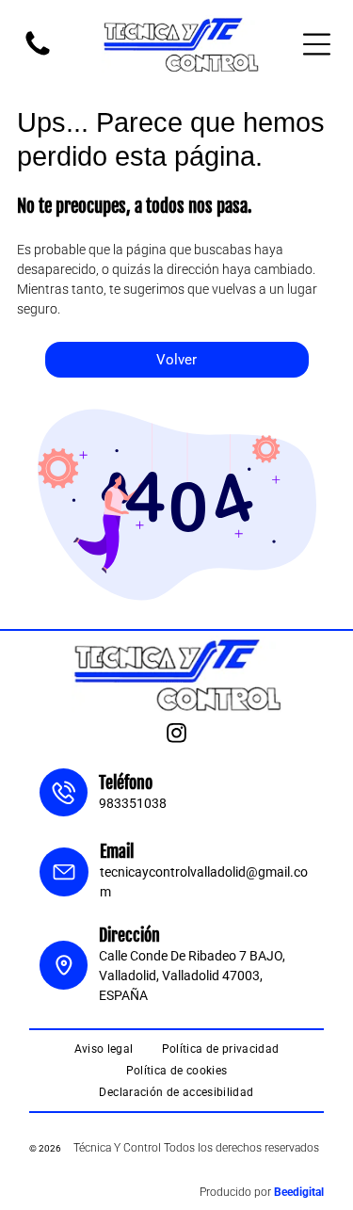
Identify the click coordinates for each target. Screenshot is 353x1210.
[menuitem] (104, 1049)
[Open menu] (316, 44)
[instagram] (177, 735)
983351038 (133, 803)
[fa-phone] (38, 54)
